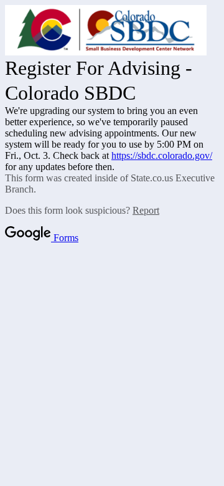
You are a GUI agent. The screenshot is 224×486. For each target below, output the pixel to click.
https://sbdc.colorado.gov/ (161, 155)
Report (146, 210)
